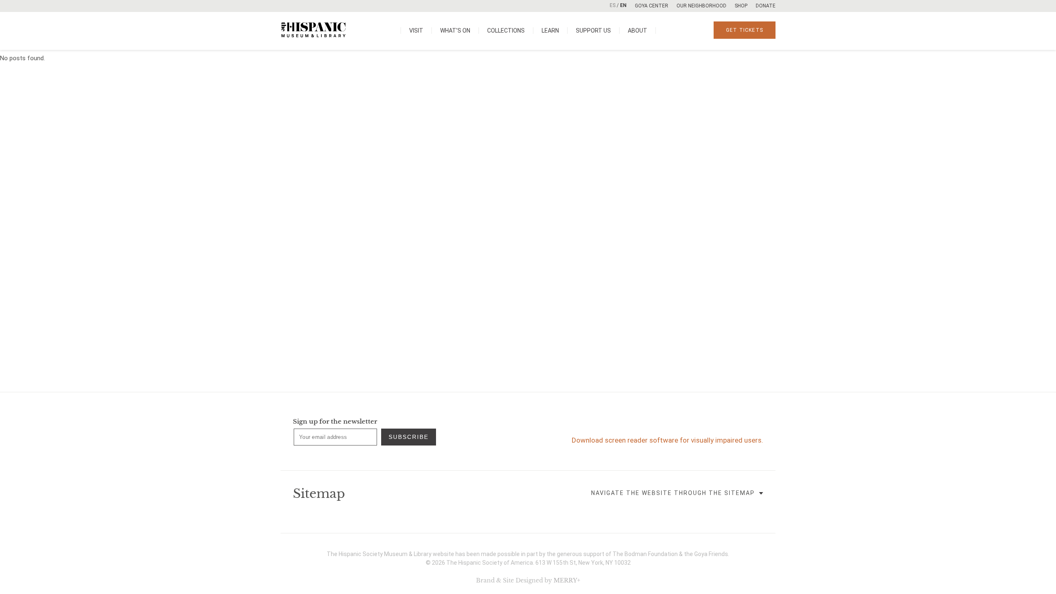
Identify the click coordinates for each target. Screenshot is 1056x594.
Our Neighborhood (701, 6)
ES (612, 5)
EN (623, 5)
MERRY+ (567, 580)
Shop (741, 6)
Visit (416, 30)
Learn (550, 30)
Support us (593, 30)
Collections (506, 30)
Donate (766, 6)
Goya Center (651, 6)
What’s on (455, 30)
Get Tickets (744, 30)
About (637, 30)
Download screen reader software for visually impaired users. (667, 440)
